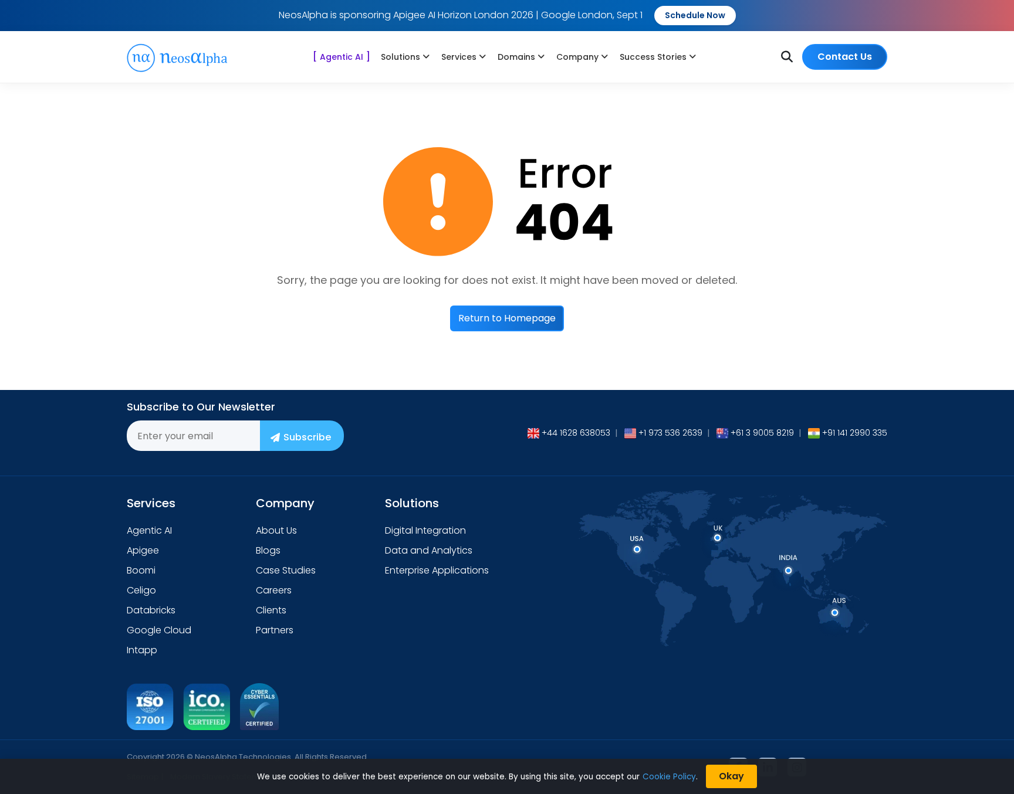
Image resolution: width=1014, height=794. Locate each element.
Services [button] (458, 57)
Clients (271, 610)
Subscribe (307, 437)
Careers (274, 590)
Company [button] (577, 57)
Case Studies (286, 570)
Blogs (268, 550)
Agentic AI (341, 56)
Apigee (143, 550)
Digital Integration (425, 530)
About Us (276, 530)
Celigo (141, 590)
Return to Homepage (507, 318)
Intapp (142, 650)
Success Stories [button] (653, 57)
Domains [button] (516, 57)
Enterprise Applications (437, 570)
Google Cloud (159, 630)
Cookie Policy (669, 776)
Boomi (141, 570)
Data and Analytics (428, 550)
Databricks (151, 610)
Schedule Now (695, 15)
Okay (731, 776)
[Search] (787, 57)
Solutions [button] (400, 57)
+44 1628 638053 (576, 433)
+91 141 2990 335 (854, 433)
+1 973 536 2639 (670, 433)
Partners (274, 630)
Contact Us (844, 56)
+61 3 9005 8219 (762, 433)
